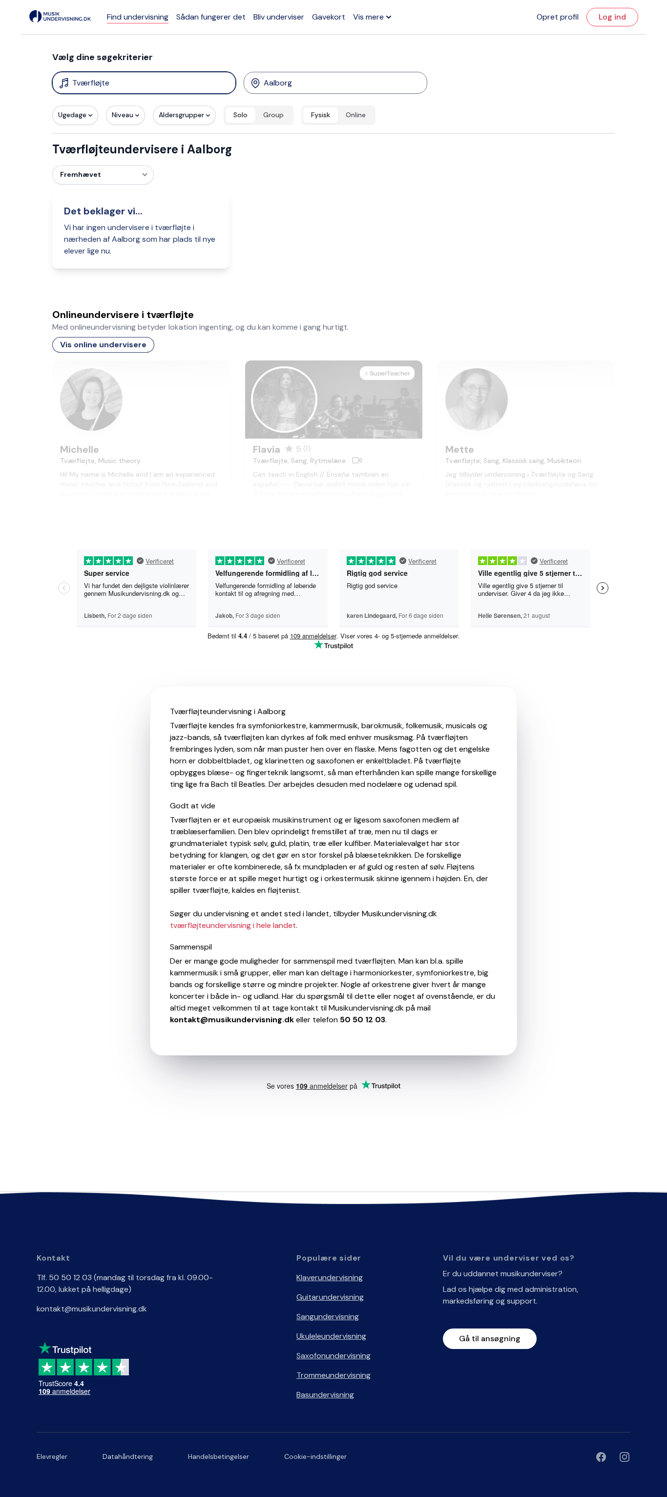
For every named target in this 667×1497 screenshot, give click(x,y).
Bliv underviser (278, 17)
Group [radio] (273, 114)
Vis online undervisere (103, 344)
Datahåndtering (128, 1456)
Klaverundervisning (329, 1277)
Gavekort (328, 17)
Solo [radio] (240, 114)
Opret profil (558, 17)
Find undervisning (137, 17)
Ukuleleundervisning (331, 1336)
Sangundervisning (327, 1316)
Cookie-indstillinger (315, 1456)
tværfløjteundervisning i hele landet (233, 925)
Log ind (612, 17)
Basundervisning (325, 1395)
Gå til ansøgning (490, 1338)
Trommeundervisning (333, 1375)
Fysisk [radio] (320, 114)
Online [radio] (356, 114)
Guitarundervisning (330, 1297)
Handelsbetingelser (218, 1456)
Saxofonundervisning (333, 1355)
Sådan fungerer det (211, 17)
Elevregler (52, 1456)
